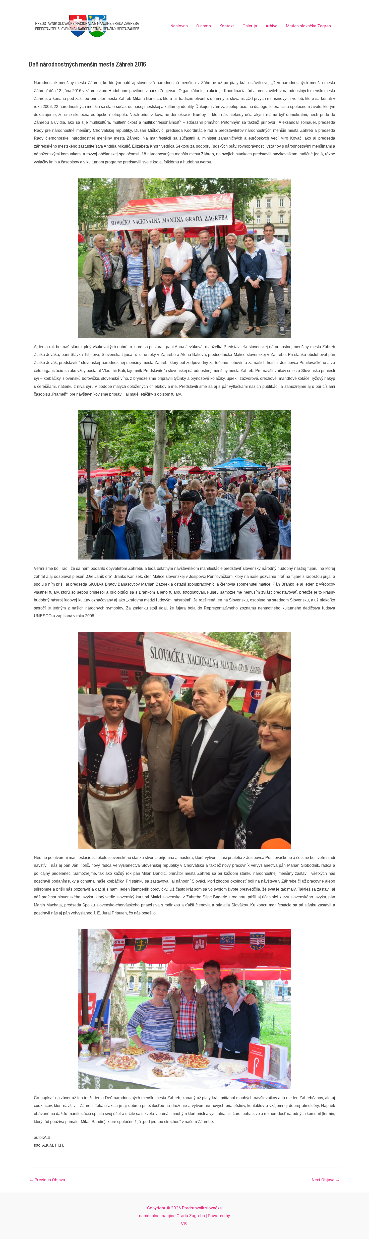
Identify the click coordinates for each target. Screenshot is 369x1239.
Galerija (249, 25)
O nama (203, 25)
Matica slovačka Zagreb (308, 25)
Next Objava (326, 1180)
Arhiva (271, 25)
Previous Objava (47, 1180)
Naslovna (179, 25)
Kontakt (226, 25)
